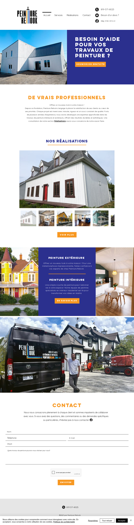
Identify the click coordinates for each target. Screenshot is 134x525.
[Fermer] (130, 520)
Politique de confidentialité (64, 521)
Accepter (121, 520)
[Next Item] (109, 179)
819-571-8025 (107, 9)
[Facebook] (97, 21)
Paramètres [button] (93, 520)
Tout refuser (107, 520)
